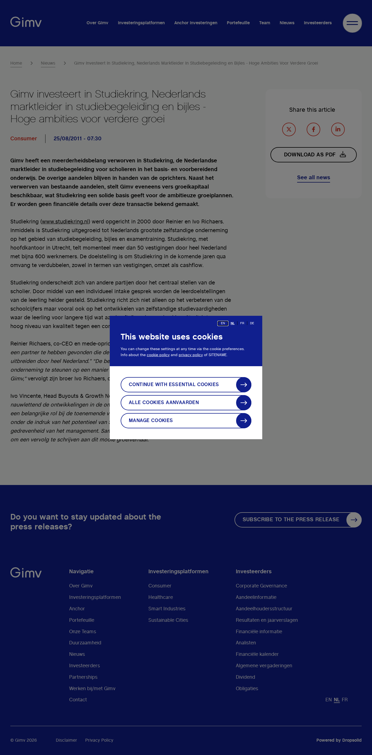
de (252, 323)
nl (232, 323)
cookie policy (158, 355)
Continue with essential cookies (174, 384)
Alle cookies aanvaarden (164, 402)
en (223, 323)
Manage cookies (151, 420)
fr (242, 323)
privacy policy (191, 355)
